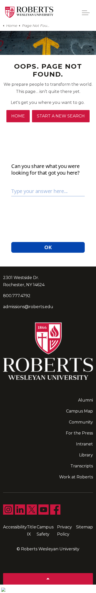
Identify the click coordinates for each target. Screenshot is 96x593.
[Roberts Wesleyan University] (29, 12)
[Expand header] (85, 13)
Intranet (84, 444)
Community (81, 422)
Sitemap (84, 527)
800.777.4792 (16, 295)
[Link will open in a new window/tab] (8, 509)
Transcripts (81, 466)
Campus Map (79, 411)
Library (86, 455)
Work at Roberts (76, 477)
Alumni (85, 400)
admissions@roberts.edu (28, 306)
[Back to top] (48, 579)
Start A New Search (61, 116)
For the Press (79, 433)
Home (18, 116)
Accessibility (15, 527)
